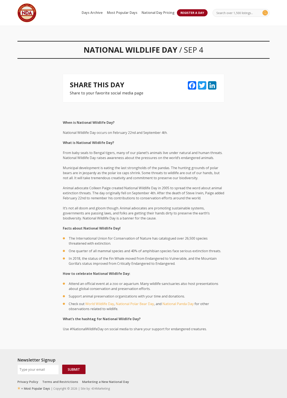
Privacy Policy (27, 382)
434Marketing (100, 388)
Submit (74, 369)
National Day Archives (26, 12)
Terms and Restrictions (60, 382)
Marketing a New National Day (105, 382)
